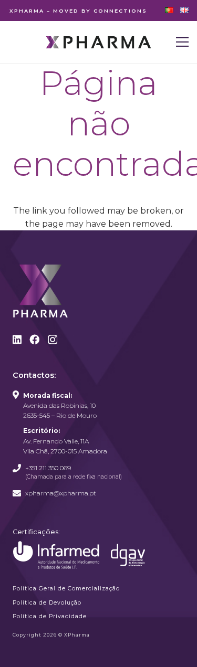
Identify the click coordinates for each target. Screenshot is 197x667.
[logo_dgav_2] (128, 555)
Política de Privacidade (50, 616)
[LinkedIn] (17, 339)
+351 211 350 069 (48, 468)
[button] (182, 42)
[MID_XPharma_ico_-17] (56, 555)
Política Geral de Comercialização (66, 588)
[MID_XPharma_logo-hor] (98, 42)
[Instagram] (52, 339)
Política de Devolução (47, 602)
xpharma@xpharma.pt (60, 493)
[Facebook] (34, 339)
